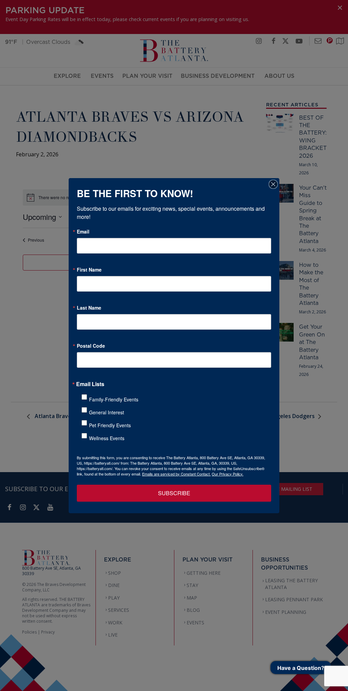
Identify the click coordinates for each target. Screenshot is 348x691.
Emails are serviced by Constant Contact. (176, 474)
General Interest (106, 412)
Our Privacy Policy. (227, 474)
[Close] (273, 184)
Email (83, 231)
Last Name (89, 307)
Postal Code (91, 345)
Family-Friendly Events (113, 399)
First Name (89, 269)
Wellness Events (106, 438)
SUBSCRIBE (174, 493)
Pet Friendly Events (110, 425)
